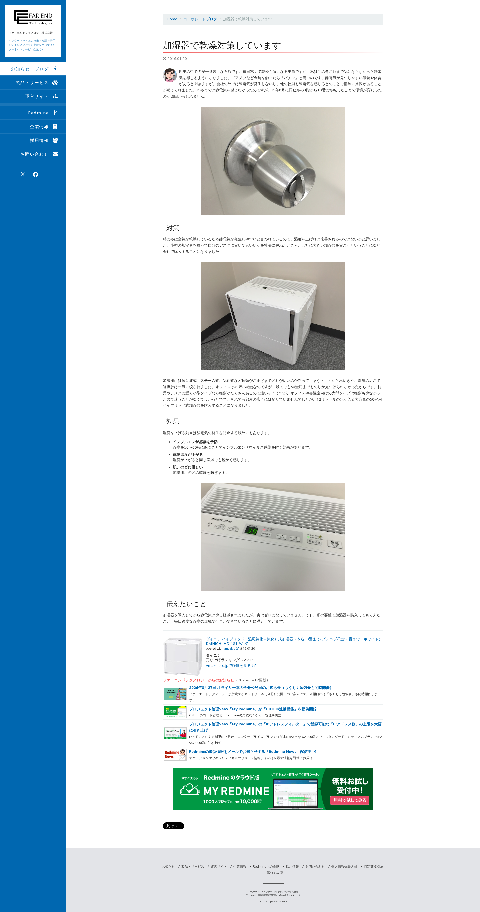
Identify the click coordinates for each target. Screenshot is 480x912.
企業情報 (39, 126)
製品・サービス (32, 82)
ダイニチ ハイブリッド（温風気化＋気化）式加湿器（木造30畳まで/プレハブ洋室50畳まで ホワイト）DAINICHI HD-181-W (294, 641)
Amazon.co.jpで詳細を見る (228, 665)
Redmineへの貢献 (266, 866)
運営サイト (37, 96)
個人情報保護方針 (345, 866)
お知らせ (168, 866)
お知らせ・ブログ (30, 69)
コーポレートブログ (200, 18)
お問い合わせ (34, 154)
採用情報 (39, 140)
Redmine (38, 113)
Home (172, 18)
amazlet (229, 648)
